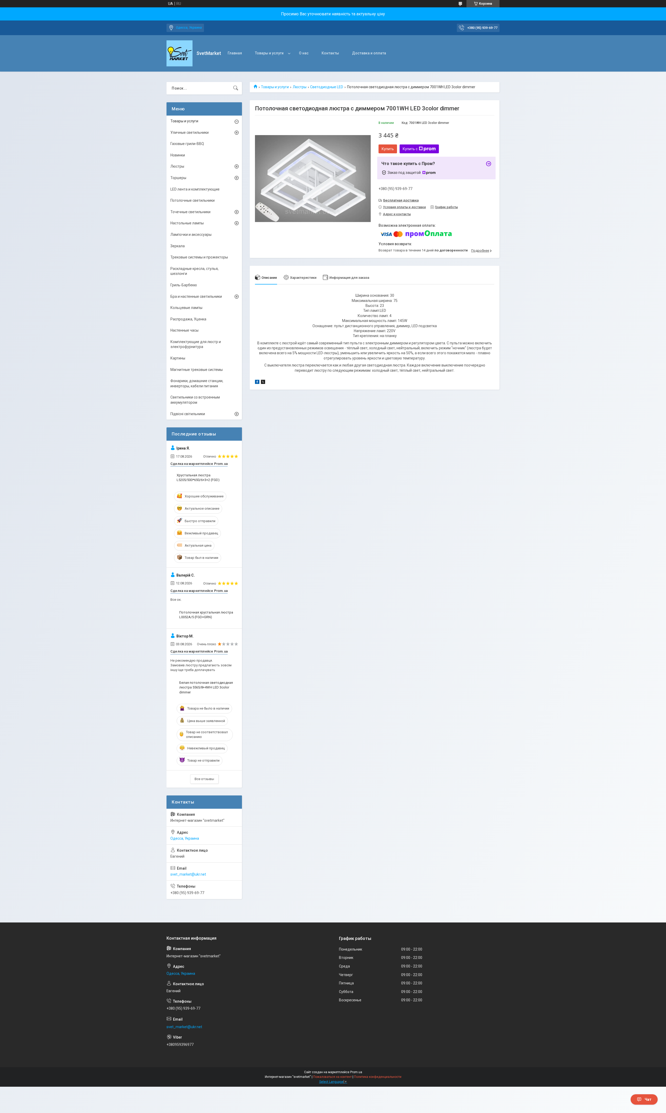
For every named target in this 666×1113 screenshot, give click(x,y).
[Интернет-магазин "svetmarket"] (179, 53)
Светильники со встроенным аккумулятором (195, 399)
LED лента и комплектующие (195, 189)
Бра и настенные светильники (196, 296)
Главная (235, 53)
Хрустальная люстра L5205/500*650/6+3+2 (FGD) (198, 477)
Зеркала (177, 246)
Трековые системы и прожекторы (199, 257)
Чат (648, 1099)
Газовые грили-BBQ (187, 144)
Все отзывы (204, 779)
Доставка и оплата (369, 53)
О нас (304, 53)
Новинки (177, 155)
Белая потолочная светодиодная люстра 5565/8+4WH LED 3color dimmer (206, 687)
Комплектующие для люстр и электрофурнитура (195, 344)
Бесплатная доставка (401, 200)
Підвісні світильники (187, 414)
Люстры (299, 87)
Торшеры (178, 178)
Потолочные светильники (192, 200)
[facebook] (257, 383)
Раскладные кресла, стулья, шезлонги (194, 271)
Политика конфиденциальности (377, 1077)
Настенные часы (184, 330)
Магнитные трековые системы (196, 370)
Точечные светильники (190, 212)
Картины (177, 358)
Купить (388, 149)
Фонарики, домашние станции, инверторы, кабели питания (196, 383)
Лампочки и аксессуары (191, 234)
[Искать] (235, 88)
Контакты (330, 53)
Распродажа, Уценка (188, 319)
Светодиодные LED (326, 87)
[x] (263, 383)
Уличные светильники (189, 132)
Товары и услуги (269, 53)
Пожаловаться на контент (332, 1077)
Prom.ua (356, 1072)
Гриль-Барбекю (183, 285)
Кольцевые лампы (186, 308)
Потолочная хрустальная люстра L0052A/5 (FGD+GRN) (206, 614)
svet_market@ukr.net (188, 874)
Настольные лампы (187, 223)
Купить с (410, 149)
